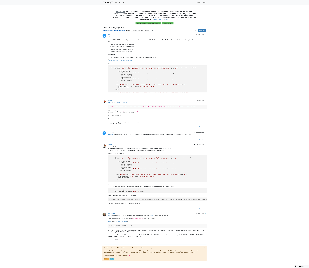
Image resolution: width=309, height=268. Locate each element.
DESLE (109, 34)
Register (106, 258)
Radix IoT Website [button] (141, 23)
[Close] (205, 248)
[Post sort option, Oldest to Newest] (195, 30)
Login (111, 258)
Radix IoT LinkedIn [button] (167, 23)
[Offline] (105, 101)
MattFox (110, 100)
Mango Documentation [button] (154, 23)
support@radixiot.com (162, 19)
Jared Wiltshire (111, 213)
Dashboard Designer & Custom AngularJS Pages (114, 30)
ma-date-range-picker (121, 102)
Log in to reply (202, 30)
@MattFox (115, 132)
